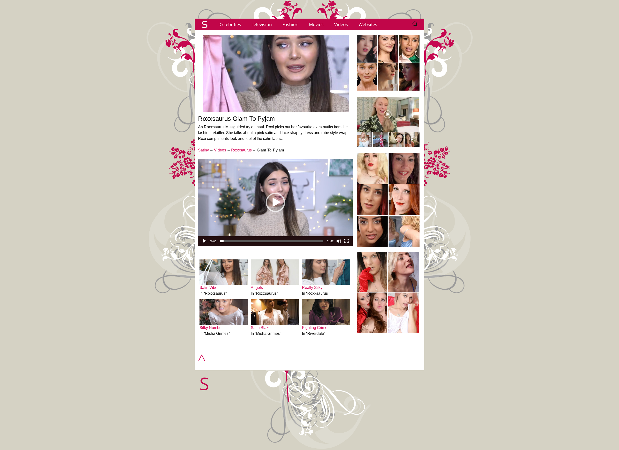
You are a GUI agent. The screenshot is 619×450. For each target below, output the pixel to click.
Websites (368, 24)
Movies (316, 24)
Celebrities (230, 24)
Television (262, 24)
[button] (275, 202)
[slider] (271, 241)
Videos (341, 24)
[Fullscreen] (346, 241)
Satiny (203, 150)
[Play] (204, 241)
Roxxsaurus (241, 150)
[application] (275, 202)
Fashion (290, 24)
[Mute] (338, 241)
